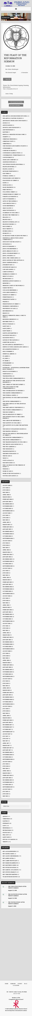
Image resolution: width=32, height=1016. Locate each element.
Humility (6, 233)
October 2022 (7, 591)
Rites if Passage (8, 324)
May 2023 (5, 575)
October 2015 (7, 784)
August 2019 (6, 678)
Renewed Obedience (9, 319)
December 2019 (7, 669)
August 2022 (6, 596)
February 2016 (7, 775)
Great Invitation (8, 210)
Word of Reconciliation (11, 473)
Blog (25, 983)
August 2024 (6, 540)
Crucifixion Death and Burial (13, 164)
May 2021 (5, 630)
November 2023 (7, 561)
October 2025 (7, 508)
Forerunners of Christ (10, 194)
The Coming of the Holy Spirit (13, 384)
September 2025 (8, 510)
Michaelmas (7, 278)
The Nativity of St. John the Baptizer (15, 425)
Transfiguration (8, 451)
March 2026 (6, 497)
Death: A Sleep (7, 169)
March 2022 (6, 607)
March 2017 (6, 745)
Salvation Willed (9, 335)
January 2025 (7, 529)
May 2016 (5, 768)
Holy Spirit (6, 226)
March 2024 (6, 552)
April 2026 (6, 494)
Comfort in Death (9, 150)
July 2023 (5, 570)
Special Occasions (9, 839)
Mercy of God (7, 276)
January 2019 (7, 694)
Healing (5, 217)
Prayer (5, 301)
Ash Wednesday (8, 129)
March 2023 (6, 579)
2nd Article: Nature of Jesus (12, 118)
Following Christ (9, 192)
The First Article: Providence (13, 407)
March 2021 (6, 635)
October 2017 (7, 729)
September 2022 (8, 593)
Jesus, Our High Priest (10, 253)
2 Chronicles (24, 72)
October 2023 (7, 563)
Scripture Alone (8, 342)
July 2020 (5, 653)
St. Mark (5, 360)
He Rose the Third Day (10, 215)
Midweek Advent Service (11, 281)
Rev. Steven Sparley (9, 872)
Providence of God (9, 308)
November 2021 (7, 616)
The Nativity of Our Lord (11, 422)
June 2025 (6, 517)
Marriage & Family (9, 274)
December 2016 (7, 752)
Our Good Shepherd (9, 290)
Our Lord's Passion (9, 292)
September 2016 (8, 759)
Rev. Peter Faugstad (9, 867)
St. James (6, 356)
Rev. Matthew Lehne (9, 865)
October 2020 (7, 646)
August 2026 (6, 485)
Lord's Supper (7, 271)
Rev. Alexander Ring (9, 851)
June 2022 (6, 600)
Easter (5, 821)
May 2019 (5, 685)
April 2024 (6, 549)
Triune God (6, 455)
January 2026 (7, 501)
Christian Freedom (9, 139)
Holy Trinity (7, 228)
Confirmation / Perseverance (13, 155)
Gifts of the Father (9, 201)
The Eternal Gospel (11, 72)
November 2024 (7, 533)
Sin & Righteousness (10, 349)
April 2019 (6, 688)
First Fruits (7, 189)
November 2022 (7, 589)
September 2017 (8, 731)
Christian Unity (8, 141)
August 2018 (6, 706)
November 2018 (7, 699)
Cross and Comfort (9, 159)
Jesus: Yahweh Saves (9, 262)
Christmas (6, 143)
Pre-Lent (6, 834)
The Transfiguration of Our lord (14, 442)
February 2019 (7, 692)
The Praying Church (9, 431)
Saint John (6, 328)
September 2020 (8, 648)
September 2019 (8, 676)
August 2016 (6, 761)
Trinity (11, 93)
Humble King (7, 231)
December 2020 (7, 642)
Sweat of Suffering (9, 371)
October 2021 (7, 619)
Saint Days (6, 837)
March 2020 (6, 662)
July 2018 (5, 708)
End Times (6, 173)
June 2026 (6, 490)
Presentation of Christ (11, 304)
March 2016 (6, 773)
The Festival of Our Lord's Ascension (15, 397)
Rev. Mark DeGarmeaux (10, 863)
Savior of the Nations (10, 340)
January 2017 (7, 750)
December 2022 (7, 586)
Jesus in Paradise (8, 246)
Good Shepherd (8, 205)
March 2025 (6, 524)
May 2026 (5, 492)
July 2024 (5, 543)
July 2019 (5, 681)
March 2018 (6, 717)
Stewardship (7, 363)
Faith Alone (7, 185)
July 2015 (5, 791)
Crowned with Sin (9, 162)
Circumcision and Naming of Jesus (14, 146)
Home (6, 983)
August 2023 (6, 568)
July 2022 (5, 598)
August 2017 (6, 734)
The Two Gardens (8, 446)
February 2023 (7, 582)
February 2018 (7, 720)
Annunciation (7, 125)
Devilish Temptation (10, 171)
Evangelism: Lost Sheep (11, 178)
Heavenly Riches (8, 224)
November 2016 (7, 754)
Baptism (5, 132)
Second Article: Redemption (12, 344)
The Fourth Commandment (12, 409)
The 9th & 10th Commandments (13, 378)
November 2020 (7, 644)
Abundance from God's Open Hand (14, 120)
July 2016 (5, 763)
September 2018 (8, 704)
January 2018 (7, 722)
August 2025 (6, 513)
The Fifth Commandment (11, 401)
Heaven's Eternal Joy (10, 222)
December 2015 (7, 780)
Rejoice (5, 313)
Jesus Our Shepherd (9, 248)
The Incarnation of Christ (12, 414)
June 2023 (6, 573)
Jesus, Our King (8, 255)
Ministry (6, 283)
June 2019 (6, 683)
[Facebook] (12, 988)
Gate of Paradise (8, 198)
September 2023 (8, 566)
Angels (5, 123)
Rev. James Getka (8, 858)
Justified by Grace (9, 267)
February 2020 (7, 665)
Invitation (6, 244)
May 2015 (5, 796)
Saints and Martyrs (9, 333)
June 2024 (6, 545)
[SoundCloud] (19, 988)
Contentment (7, 157)
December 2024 (7, 531)
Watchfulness (8, 462)
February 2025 (7, 526)
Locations (16, 985)
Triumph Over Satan (9, 453)
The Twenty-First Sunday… (16, 102)
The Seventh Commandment (12, 437)
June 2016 (6, 766)
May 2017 (5, 740)
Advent (5, 816)
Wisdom (5, 469)
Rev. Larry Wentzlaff (10, 860)
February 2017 (7, 747)
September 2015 (8, 787)
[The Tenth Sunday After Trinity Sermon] (5, 1015)
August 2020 (6, 651)
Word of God (7, 471)
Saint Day (6, 326)
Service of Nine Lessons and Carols (15, 346)
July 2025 (5, 515)
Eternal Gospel (8, 175)
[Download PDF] (18, 898)
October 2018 (7, 701)
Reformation (7, 310)
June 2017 (6, 738)
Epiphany (6, 823)
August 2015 (6, 789)
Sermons (6, 17)
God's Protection (9, 203)
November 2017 (7, 727)
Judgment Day (7, 264)
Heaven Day (6, 219)
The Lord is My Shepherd (11, 420)
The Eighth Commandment (12, 393)
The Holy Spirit (8, 412)
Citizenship (6, 148)
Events (20, 983)
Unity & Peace (7, 460)
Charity (5, 136)
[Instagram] (17, 988)
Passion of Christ (9, 294)
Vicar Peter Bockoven (10, 876)
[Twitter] (15, 988)
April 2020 (6, 660)
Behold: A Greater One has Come (14, 134)
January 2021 (7, 639)
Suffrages (6, 365)
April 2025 (6, 522)
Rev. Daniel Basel (8, 853)
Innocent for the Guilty (11, 241)
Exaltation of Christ (10, 180)
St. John (5, 358)
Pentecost (6, 832)
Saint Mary (6, 330)
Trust (5, 458)
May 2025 (5, 520)
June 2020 (6, 655)
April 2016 (6, 770)
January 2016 (7, 777)
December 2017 (7, 724)
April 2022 (6, 605)
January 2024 (7, 556)
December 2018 (7, 697)
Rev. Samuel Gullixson (10, 869)
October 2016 (7, 757)
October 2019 (7, 674)
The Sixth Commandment (11, 439)
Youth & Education (9, 475)
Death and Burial (9, 166)
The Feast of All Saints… (15, 105)
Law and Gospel (8, 269)
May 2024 (5, 547)
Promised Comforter (10, 306)
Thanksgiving (7, 376)
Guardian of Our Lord (10, 212)
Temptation (7, 373)
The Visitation (7, 449)
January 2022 (7, 612)
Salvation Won (8, 337)
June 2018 (6, 711)
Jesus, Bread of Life (9, 251)
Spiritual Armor (8, 353)
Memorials (6, 828)
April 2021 (6, 632)
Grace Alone (7, 208)
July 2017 (5, 736)
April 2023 (6, 577)
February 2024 (7, 554)
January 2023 (7, 584)
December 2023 (7, 559)
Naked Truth (7, 287)
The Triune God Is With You (12, 444)
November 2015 (7, 782)
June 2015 (6, 793)
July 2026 (5, 487)
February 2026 (7, 499)
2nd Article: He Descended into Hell (15, 116)
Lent (4, 825)
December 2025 (7, 503)
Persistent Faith (8, 299)
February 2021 (7, 637)
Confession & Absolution (11, 152)
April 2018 (6, 715)
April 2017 (6, 743)
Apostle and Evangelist (11, 127)
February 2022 (7, 609)
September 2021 (8, 621)
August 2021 (6, 623)
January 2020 (7, 667)
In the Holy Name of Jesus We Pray (14, 235)
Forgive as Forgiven (9, 196)
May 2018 (5, 713)
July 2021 (5, 625)
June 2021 (6, 628)
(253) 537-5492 (16, 993)
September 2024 (8, 538)
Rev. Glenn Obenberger (12, 69)
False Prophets (8, 187)
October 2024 (7, 536)
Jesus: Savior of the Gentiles (12, 260)
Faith (4, 182)
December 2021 (7, 614)
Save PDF (7, 79)
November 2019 (7, 671)
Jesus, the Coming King (10, 258)
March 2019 (6, 690)
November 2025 (7, 506)
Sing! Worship (7, 351)
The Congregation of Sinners (13, 390)
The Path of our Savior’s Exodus (14, 429)
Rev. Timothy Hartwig (10, 874)
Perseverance (7, 297)
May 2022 (5, 602)
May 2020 (5, 658)
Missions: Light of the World (13, 285)
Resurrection (7, 321)
